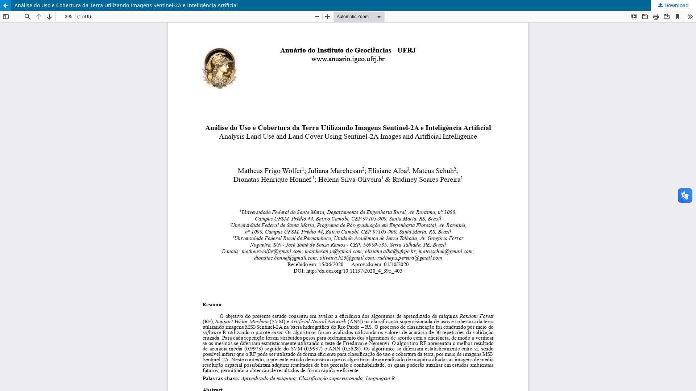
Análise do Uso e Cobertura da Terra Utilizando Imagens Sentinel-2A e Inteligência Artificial (126, 5)
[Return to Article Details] (5, 5)
